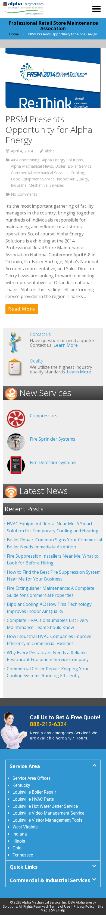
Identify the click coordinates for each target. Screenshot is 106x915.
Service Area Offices (32, 778)
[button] (53, 766)
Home (14, 34)
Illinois (19, 841)
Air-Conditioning (25, 159)
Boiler (60, 166)
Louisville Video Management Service (48, 813)
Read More (21, 309)
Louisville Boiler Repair (34, 792)
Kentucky (21, 785)
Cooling (77, 172)
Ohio (17, 847)
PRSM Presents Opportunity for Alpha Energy (48, 129)
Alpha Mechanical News (32, 166)
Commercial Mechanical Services (39, 172)
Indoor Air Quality (72, 179)
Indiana (20, 834)
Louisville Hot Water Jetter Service (45, 806)
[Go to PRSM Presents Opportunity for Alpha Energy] (53, 78)
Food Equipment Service (33, 179)
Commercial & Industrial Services (50, 880)
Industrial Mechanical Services (37, 185)
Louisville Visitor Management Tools (47, 820)
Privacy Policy (84, 906)
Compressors (43, 416)
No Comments (24, 194)
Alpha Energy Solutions (62, 159)
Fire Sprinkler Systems (52, 439)
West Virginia (25, 827)
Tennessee (23, 855)
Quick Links (24, 867)
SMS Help (58, 910)
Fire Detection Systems (53, 462)
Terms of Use (59, 906)
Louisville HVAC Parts (33, 799)
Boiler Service (80, 166)
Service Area (25, 766)
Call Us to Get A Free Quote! (65, 720)
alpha (50, 150)
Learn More (66, 345)
